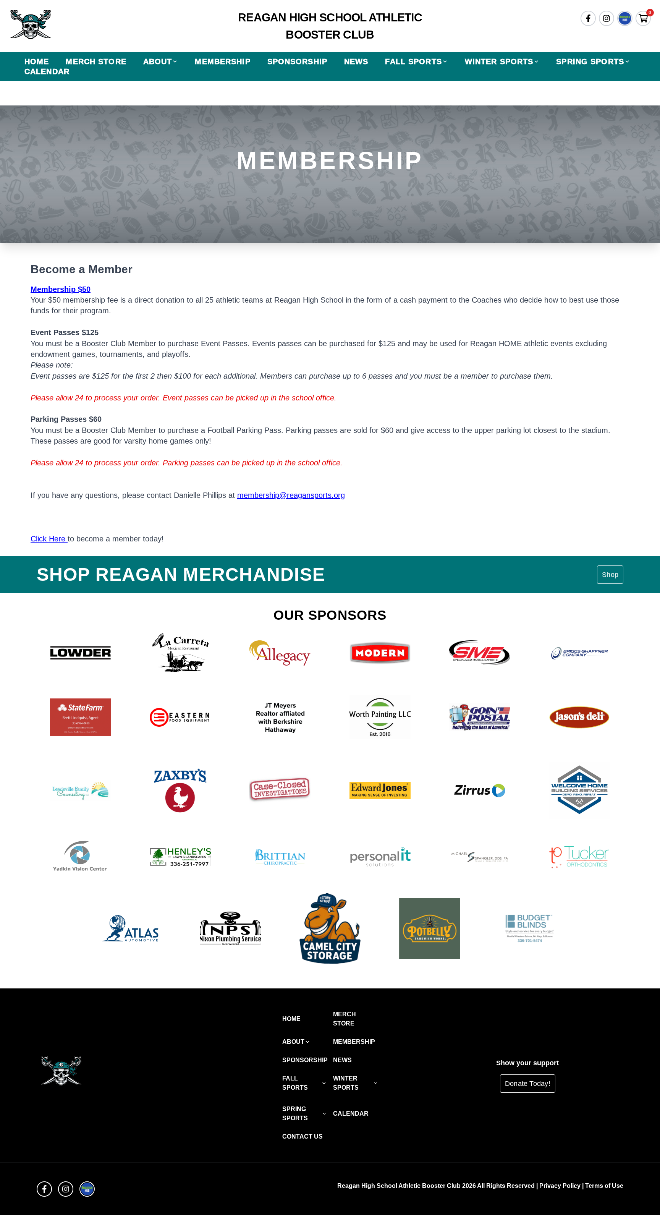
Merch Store (96, 61)
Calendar (47, 71)
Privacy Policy (560, 1186)
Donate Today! (527, 1083)
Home (36, 61)
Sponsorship (297, 61)
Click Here (49, 539)
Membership (222, 61)
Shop (610, 574)
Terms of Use (604, 1186)
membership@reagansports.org (291, 495)
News (356, 61)
